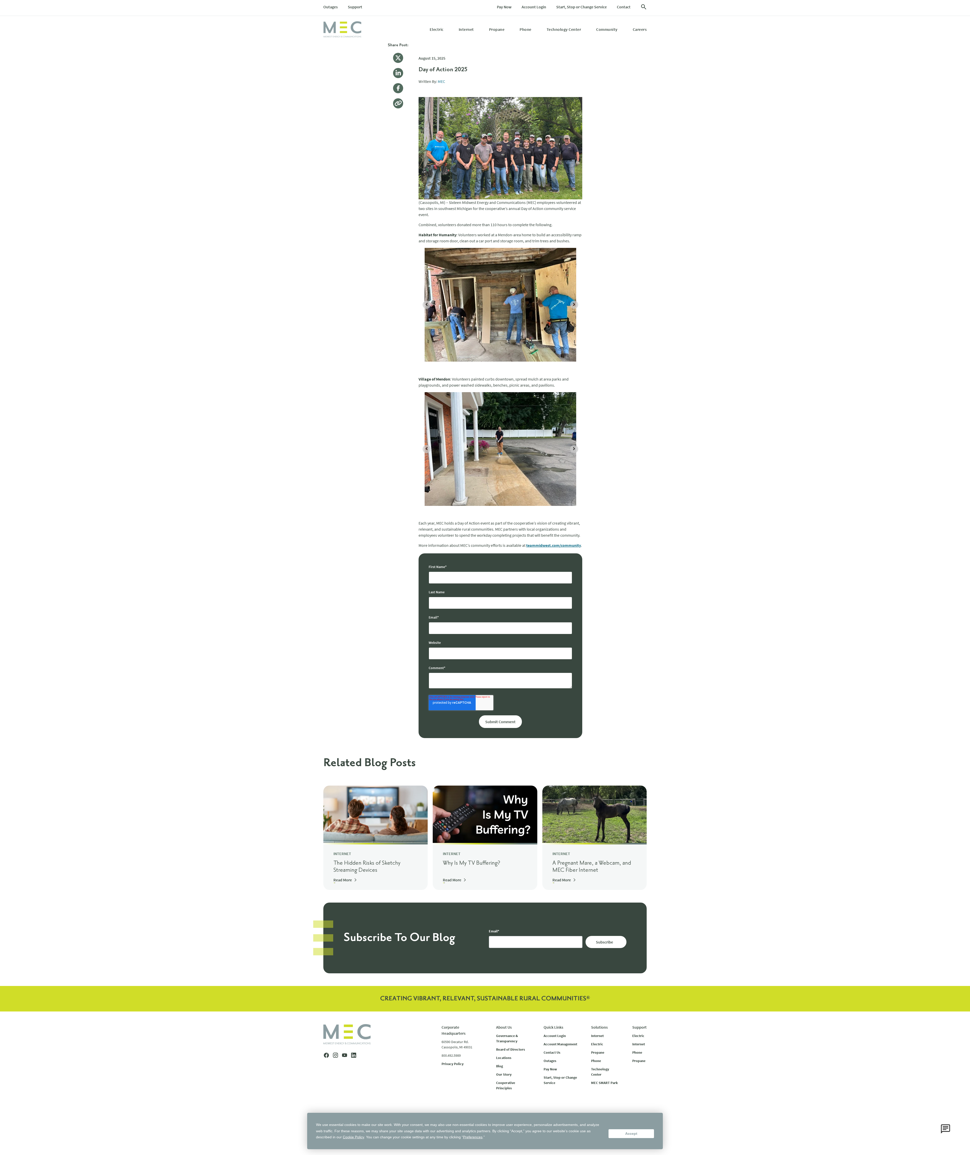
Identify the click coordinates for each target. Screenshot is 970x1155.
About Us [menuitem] (504, 1027)
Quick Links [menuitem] (553, 1027)
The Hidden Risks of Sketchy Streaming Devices (366, 867)
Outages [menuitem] (330, 6)
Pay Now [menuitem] (504, 6)
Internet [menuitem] (466, 29)
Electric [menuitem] (437, 29)
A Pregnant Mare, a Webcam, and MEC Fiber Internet (591, 867)
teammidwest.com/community (553, 545)
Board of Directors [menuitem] (510, 1049)
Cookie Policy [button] (353, 1137)
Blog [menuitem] (499, 1066)
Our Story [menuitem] (504, 1074)
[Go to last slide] (427, 305)
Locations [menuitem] (503, 1057)
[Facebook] (398, 88)
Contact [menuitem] (623, 6)
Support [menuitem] (355, 6)
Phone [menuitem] (525, 29)
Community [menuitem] (607, 29)
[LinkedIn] (398, 73)
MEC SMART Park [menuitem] (604, 1082)
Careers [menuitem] (640, 29)
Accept (631, 1134)
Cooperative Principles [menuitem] (505, 1085)
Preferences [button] (472, 1137)
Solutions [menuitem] (599, 1027)
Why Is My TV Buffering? (471, 863)
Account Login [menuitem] (534, 6)
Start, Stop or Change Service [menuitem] (581, 6)
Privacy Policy (453, 1064)
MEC (441, 81)
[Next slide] (574, 305)
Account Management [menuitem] (560, 1044)
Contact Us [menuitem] (552, 1052)
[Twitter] (398, 58)
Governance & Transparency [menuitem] (507, 1038)
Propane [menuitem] (497, 29)
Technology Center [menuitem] (564, 29)
